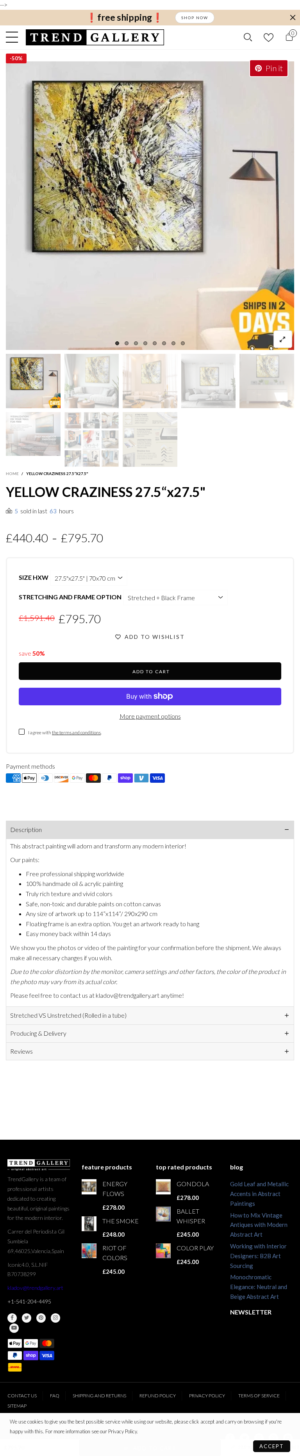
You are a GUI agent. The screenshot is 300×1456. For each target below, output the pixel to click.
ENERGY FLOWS (114, 1188)
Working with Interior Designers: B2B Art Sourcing (258, 1256)
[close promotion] (292, 17)
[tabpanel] (150, 205)
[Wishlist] (268, 37)
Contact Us (22, 1396)
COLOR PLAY (195, 1248)
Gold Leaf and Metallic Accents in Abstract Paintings (259, 1193)
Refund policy (157, 1396)
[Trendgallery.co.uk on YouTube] (14, 1328)
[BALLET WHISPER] (163, 1214)
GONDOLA (193, 1183)
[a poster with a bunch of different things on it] (150, 439)
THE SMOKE (120, 1221)
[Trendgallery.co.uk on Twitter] (26, 1318)
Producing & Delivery (38, 1033)
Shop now (194, 17)
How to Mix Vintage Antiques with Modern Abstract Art (259, 1225)
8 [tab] (183, 343)
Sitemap (17, 1406)
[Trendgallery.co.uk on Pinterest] (41, 1318)
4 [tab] (145, 343)
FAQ (54, 1396)
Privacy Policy (207, 1396)
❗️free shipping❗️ (124, 17)
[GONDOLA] (163, 1186)
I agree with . (65, 732)
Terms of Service (259, 1396)
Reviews (21, 1051)
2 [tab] (127, 343)
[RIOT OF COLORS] (89, 1250)
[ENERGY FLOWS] (89, 1186)
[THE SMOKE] (89, 1223)
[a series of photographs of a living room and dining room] (91, 439)
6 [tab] (164, 343)
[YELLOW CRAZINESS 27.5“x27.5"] (33, 434)
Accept (271, 1446)
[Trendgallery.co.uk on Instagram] (55, 1318)
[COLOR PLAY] (163, 1250)
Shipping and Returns (99, 1396)
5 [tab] (155, 343)
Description (26, 829)
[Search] (248, 37)
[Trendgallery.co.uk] (95, 37)
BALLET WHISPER (191, 1216)
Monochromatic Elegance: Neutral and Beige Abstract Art (258, 1286)
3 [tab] (136, 343)
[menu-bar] (14, 37)
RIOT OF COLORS (114, 1252)
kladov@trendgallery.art (35, 1287)
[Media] (282, 339)
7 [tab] (173, 343)
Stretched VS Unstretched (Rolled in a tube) (68, 1015)
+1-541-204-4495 (29, 1301)
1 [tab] (117, 343)
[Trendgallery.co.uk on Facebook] (12, 1318)
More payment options (150, 716)
